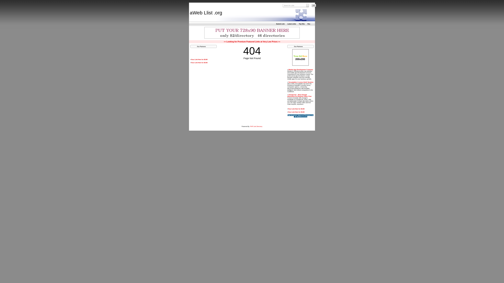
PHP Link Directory (256, 126)
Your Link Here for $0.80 (199, 59)
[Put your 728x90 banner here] (252, 38)
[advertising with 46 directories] (300, 65)
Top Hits (302, 24)
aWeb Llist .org (206, 12)
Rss (309, 24)
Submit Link (280, 24)
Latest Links (291, 24)
